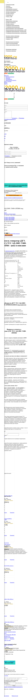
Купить (11, 233)
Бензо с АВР (9, 19)
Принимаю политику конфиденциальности (12, 119)
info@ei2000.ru (7, 64)
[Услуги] (2, 20)
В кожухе (8, 6)
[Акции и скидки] (2, 23)
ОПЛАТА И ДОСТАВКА (9, 52)
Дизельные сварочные (11, 50)
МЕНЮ (14, 95)
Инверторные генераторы (12, 21)
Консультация (16, 233)
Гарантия (5, 82)
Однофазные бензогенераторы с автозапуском (16, 33)
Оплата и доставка (7, 81)
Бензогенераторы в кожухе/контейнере (14, 28)
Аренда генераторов (8, 40)
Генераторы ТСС (6, 636)
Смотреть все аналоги (5, 544)
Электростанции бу (7, 46)
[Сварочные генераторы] (2, 17)
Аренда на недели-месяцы (12, 43)
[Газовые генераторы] (2, 7)
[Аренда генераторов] (2, 10)
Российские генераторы (8, 637)
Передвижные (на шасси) (11, 9)
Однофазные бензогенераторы (13, 27)
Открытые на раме (10, 4)
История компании (10, 76)
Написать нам (11, 73)
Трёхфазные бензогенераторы (12, 25)
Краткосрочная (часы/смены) (12, 41)
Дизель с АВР (9, 16)
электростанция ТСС (10, 251)
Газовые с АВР (9, 38)
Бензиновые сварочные (11, 49)
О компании (6, 75)
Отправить (14, 118)
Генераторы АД (9, 15)
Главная (5, 212)
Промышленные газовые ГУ (12, 37)
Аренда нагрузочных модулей (12, 44)
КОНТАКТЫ (6, 53)
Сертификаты (9, 79)
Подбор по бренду (10, 13)
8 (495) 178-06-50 (6, 61)
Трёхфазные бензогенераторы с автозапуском (16, 31)
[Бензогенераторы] (2, 4)
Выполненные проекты (11, 80)
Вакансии (8, 78)
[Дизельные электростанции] (2, 1)
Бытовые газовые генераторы (12, 35)
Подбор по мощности (11, 12)
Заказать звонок (5, 695)
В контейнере (9, 7)
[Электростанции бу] (2, 14)
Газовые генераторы (8, 34)
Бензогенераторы (7, 18)
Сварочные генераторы (8, 47)
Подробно (12, 512)
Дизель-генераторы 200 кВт (9, 634)
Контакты (5, 83)
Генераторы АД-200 (5, 640)
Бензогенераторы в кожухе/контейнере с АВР (16, 30)
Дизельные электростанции (9, 3)
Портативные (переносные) (12, 10)
